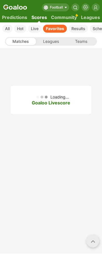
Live (35, 28)
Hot (20, 28)
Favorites (55, 28)
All (7, 28)
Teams (81, 41)
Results (78, 28)
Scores (39, 17)
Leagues (90, 17)
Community (64, 17)
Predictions (14, 17)
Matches (20, 41)
